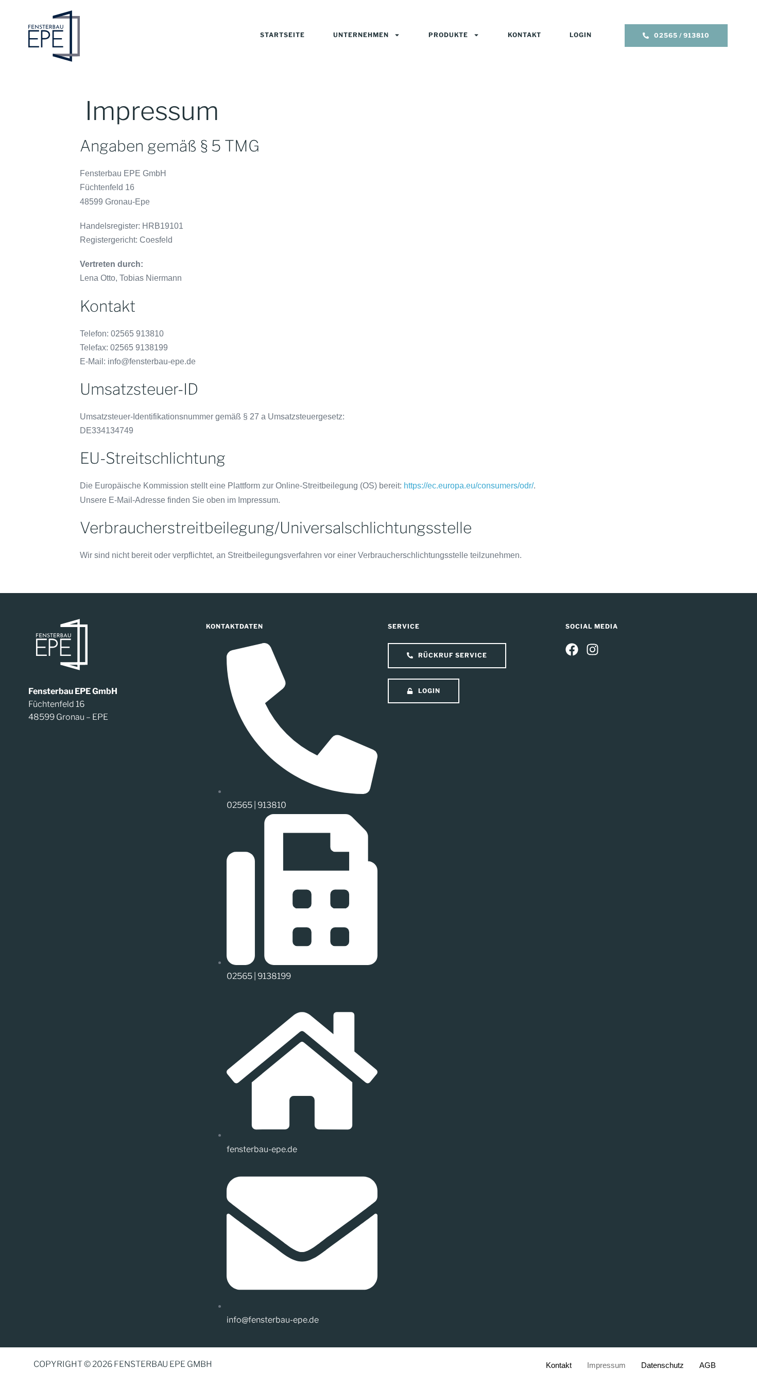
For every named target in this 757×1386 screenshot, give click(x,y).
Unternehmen (361, 35)
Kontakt (524, 35)
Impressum (606, 1365)
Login (581, 35)
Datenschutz (662, 1365)
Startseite (282, 35)
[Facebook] (571, 649)
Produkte (448, 35)
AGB (707, 1365)
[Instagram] (592, 649)
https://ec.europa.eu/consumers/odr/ (469, 485)
